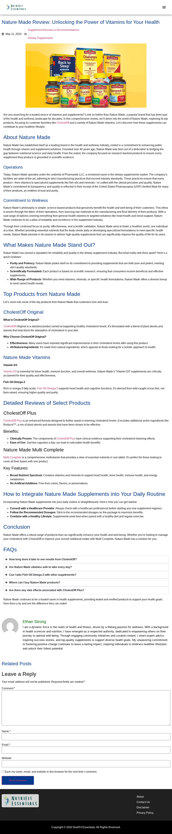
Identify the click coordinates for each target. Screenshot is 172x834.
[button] (164, 7)
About (140, 796)
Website (6, 758)
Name (6, 731)
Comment (8, 688)
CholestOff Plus (12, 420)
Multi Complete (12, 457)
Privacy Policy (145, 812)
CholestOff (63, 122)
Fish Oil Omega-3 (47, 388)
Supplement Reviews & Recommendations (53, 30)
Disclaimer (143, 807)
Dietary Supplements (40, 38)
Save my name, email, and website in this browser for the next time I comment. (51, 771)
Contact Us (143, 802)
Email (6, 744)
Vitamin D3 (10, 371)
